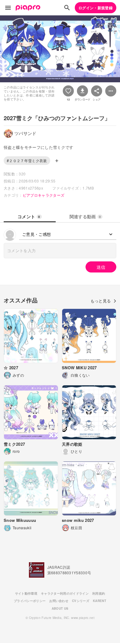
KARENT (99, 601)
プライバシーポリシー (30, 601)
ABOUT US (60, 608)
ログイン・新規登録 (95, 7)
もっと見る (100, 301)
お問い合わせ (58, 601)
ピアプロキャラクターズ (44, 195)
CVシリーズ (80, 601)
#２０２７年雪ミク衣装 (27, 160)
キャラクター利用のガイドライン (65, 593)
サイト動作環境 (26, 593)
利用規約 (98, 593)
